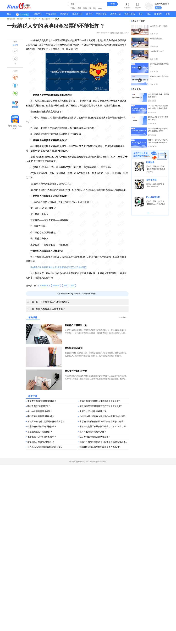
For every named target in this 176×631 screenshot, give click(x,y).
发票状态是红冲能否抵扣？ (40, 431)
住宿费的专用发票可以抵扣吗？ (42, 426)
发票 (65, 285)
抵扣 (72, 285)
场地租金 (55, 285)
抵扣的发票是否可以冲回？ (40, 411)
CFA (149, 14)
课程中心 (38, 14)
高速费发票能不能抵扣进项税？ (42, 401)
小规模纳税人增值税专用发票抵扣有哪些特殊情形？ (103, 416)
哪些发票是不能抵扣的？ (39, 406)
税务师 (89, 14)
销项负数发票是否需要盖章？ (46, 309)
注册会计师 (86, 8)
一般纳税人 (44, 285)
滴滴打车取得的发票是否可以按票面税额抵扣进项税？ (104, 442)
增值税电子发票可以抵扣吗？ (41, 442)
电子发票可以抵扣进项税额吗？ (42, 436)
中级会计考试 (75, 8)
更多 (168, 14)
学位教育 (64, 14)
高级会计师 (115, 14)
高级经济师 (129, 14)
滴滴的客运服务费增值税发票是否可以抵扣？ (100, 447)
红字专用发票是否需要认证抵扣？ (95, 436)
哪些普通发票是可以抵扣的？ (41, 416)
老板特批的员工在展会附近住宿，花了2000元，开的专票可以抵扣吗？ (104, 426)
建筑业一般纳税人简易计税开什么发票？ (46, 421)
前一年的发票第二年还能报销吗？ (48, 302)
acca (100, 8)
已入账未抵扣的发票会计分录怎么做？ (45, 447)
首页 (9, 14)
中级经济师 (101, 14)
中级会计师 (51, 14)
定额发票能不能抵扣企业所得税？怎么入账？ (100, 401)
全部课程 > (123, 317)
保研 (94, 8)
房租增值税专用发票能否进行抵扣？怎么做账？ (101, 406)
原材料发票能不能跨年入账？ (93, 431)
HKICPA (158, 14)
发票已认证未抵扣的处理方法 (93, 411)
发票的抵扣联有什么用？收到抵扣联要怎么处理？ (102, 421)
